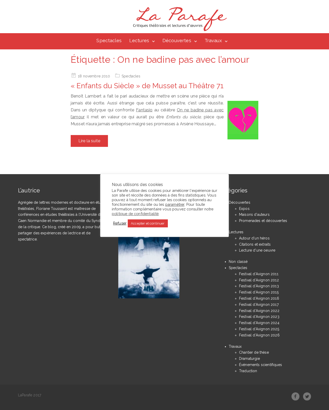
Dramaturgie (249, 358)
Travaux (213, 40)
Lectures (139, 40)
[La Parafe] (178, 19)
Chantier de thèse (254, 352)
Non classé (238, 262)
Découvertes (176, 40)
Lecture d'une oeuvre (257, 250)
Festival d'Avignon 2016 (259, 298)
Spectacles (109, 40)
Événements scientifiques (260, 365)
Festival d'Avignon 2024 (259, 323)
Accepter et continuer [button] (147, 223)
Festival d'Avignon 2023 (259, 317)
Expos (244, 209)
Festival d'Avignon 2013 (259, 286)
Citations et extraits (255, 244)
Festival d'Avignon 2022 (259, 311)
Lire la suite (89, 140)
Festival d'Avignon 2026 (259, 335)
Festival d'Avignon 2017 (259, 304)
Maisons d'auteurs (254, 214)
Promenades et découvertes (263, 221)
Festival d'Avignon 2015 (259, 292)
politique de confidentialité (135, 213)
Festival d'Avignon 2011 (258, 274)
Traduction (248, 371)
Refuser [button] (119, 223)
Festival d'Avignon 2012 (259, 280)
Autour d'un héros (254, 238)
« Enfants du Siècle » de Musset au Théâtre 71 (147, 86)
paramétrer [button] (175, 204)
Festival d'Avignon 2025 (259, 329)
